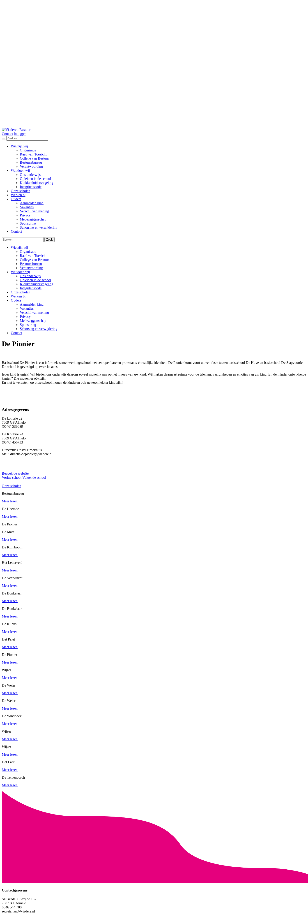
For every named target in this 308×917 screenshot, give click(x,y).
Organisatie (28, 251)
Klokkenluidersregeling (36, 284)
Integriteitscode (30, 288)
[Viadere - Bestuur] (16, 130)
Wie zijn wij (19, 247)
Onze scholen (20, 292)
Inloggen (20, 134)
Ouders (16, 300)
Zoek (49, 239)
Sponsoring (28, 325)
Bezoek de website (15, 473)
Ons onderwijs (30, 276)
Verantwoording (31, 268)
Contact (7, 134)
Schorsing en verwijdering (38, 329)
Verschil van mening (34, 312)
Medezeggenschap (33, 321)
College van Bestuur (34, 260)
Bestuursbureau (31, 264)
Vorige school (11, 477)
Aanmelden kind (32, 304)
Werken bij (18, 296)
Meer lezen (10, 501)
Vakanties (27, 308)
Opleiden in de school (35, 280)
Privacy (25, 316)
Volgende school (34, 477)
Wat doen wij (20, 272)
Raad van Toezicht (33, 256)
